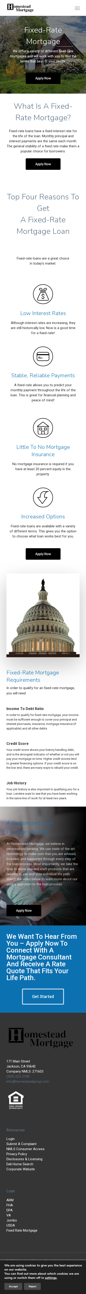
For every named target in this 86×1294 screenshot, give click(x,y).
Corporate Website (20, 1169)
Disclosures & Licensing (24, 1159)
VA (8, 1215)
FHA (9, 1205)
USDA (10, 1225)
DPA (9, 1210)
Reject (32, 1286)
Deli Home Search (19, 1164)
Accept (13, 1286)
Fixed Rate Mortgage (21, 1230)
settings (51, 1278)
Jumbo (11, 1220)
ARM (10, 1200)
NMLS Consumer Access (25, 1149)
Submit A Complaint (21, 1144)
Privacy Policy (16, 1154)
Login (10, 1139)
